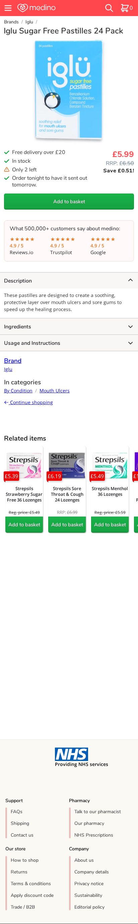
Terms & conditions (31, 883)
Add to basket (69, 201)
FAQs (16, 811)
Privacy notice (89, 883)
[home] (48, 8)
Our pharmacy (89, 823)
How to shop (25, 860)
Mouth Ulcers (55, 390)
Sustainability (88, 895)
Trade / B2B (23, 907)
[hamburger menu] (8, 8)
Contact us (22, 835)
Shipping (20, 823)
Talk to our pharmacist (97, 811)
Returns (19, 872)
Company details (91, 872)
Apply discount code (32, 895)
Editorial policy (89, 907)
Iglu (29, 22)
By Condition (18, 390)
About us (84, 860)
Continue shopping (31, 402)
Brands (11, 22)
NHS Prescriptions (93, 835)
